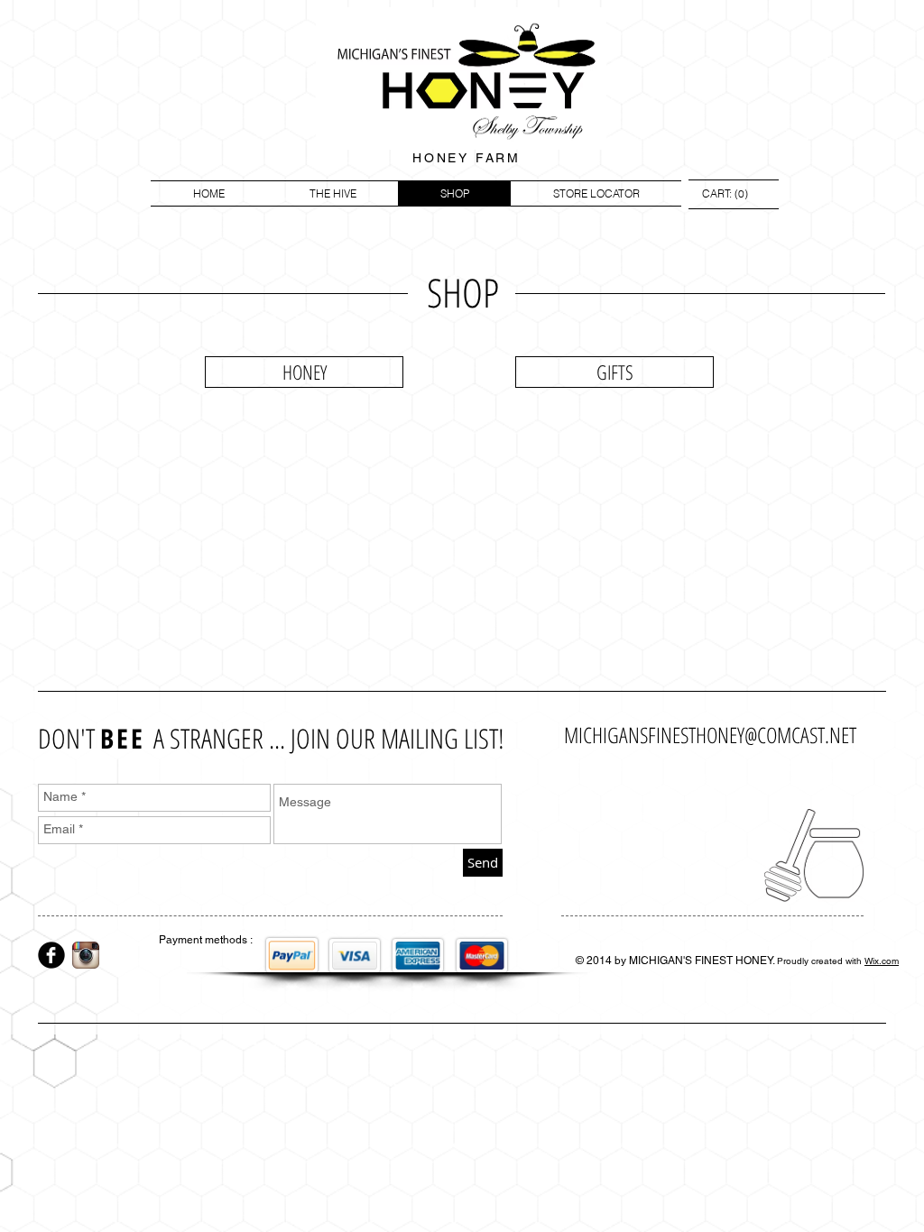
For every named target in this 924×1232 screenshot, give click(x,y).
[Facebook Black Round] (51, 955)
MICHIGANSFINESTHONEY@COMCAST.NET (710, 734)
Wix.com (881, 961)
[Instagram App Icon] (85, 955)
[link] (724, 194)
